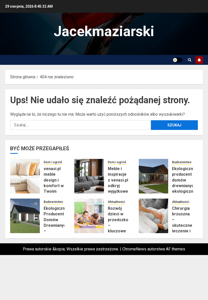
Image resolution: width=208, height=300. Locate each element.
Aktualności (116, 202)
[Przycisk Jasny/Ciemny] (177, 60)
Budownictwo (182, 162)
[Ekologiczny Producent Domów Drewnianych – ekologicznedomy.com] (25, 216)
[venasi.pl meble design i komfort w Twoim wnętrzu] (25, 176)
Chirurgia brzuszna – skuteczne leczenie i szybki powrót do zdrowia (182, 228)
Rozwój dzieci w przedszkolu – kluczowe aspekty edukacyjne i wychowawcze (121, 231)
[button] (189, 60)
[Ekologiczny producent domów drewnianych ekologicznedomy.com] (153, 176)
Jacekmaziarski (104, 31)
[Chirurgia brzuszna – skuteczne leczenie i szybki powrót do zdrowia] (153, 216)
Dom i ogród (53, 162)
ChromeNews (134, 249)
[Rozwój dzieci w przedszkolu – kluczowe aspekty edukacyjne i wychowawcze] (89, 216)
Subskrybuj (199, 60)
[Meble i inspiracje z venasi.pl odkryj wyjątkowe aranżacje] (89, 176)
